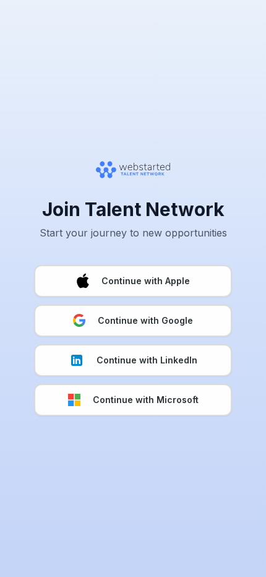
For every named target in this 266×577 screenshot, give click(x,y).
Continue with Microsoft (146, 399)
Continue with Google (145, 320)
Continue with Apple (145, 280)
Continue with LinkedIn (147, 360)
